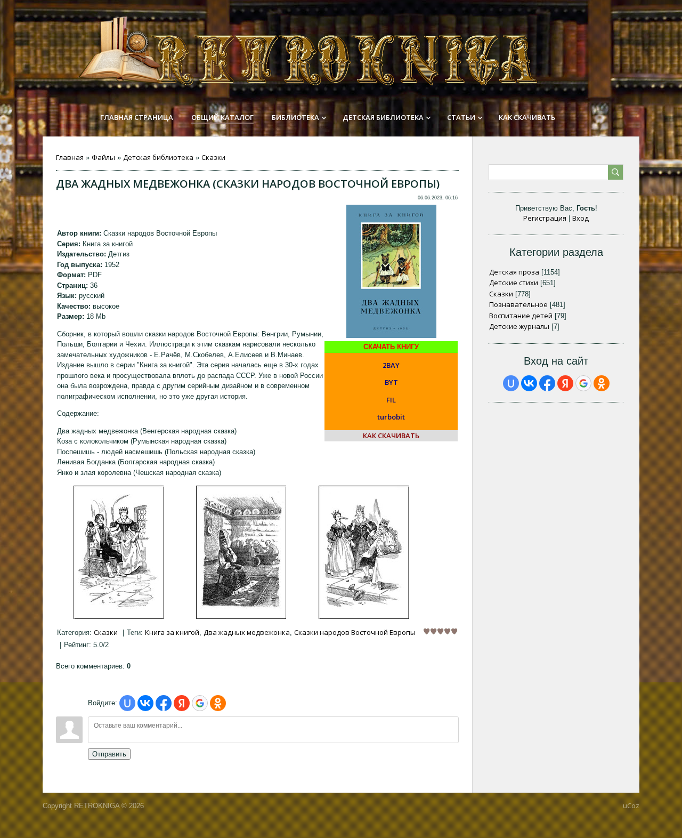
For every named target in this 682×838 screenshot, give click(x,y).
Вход (580, 218)
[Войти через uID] (127, 703)
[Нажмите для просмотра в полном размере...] (119, 616)
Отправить (109, 754)
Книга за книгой (172, 632)
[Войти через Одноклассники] (218, 703)
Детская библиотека (158, 157)
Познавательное (518, 304)
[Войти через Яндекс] (182, 703)
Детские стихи (513, 282)
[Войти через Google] (200, 703)
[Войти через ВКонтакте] (145, 703)
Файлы (103, 157)
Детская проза (514, 272)
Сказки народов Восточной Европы (355, 632)
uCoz (631, 805)
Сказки (213, 157)
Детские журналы (519, 326)
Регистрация (544, 218)
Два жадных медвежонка (247, 632)
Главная (70, 157)
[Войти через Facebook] (164, 703)
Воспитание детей (521, 315)
